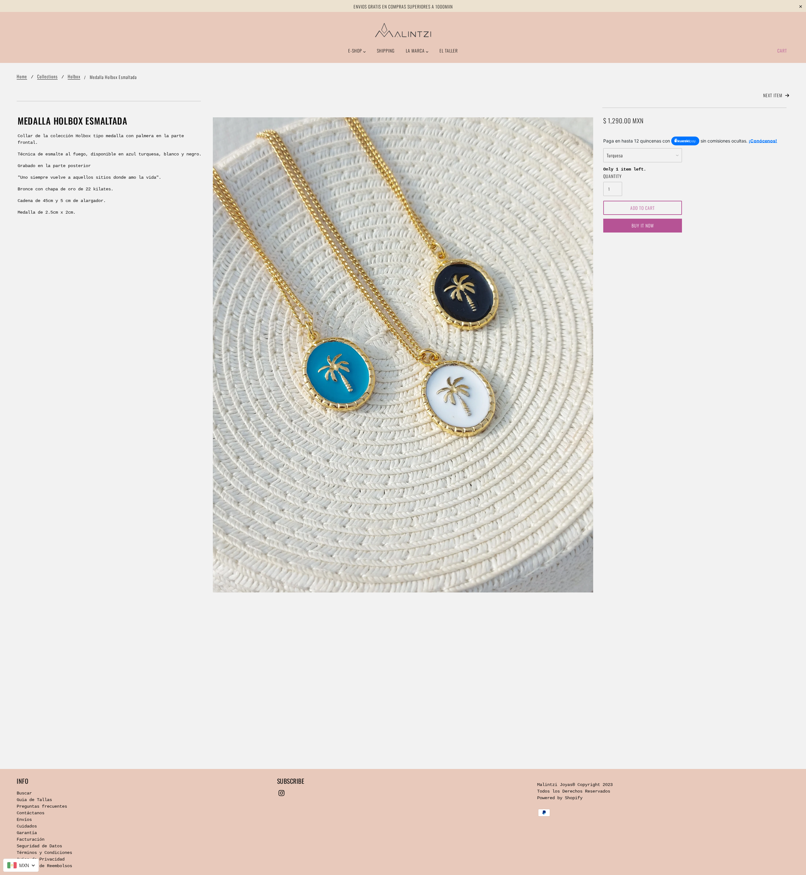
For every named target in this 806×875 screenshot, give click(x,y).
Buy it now (643, 225)
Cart (782, 50)
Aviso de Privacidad (41, 859)
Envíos (24, 819)
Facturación (30, 839)
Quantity (612, 176)
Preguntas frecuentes (42, 806)
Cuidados (27, 826)
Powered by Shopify (559, 797)
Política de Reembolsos (44, 865)
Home (22, 77)
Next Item (773, 95)
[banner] (403, 30)
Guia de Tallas (34, 799)
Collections (47, 77)
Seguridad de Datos (39, 846)
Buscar (24, 793)
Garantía (27, 832)
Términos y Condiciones (44, 852)
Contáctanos (30, 813)
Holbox (74, 77)
